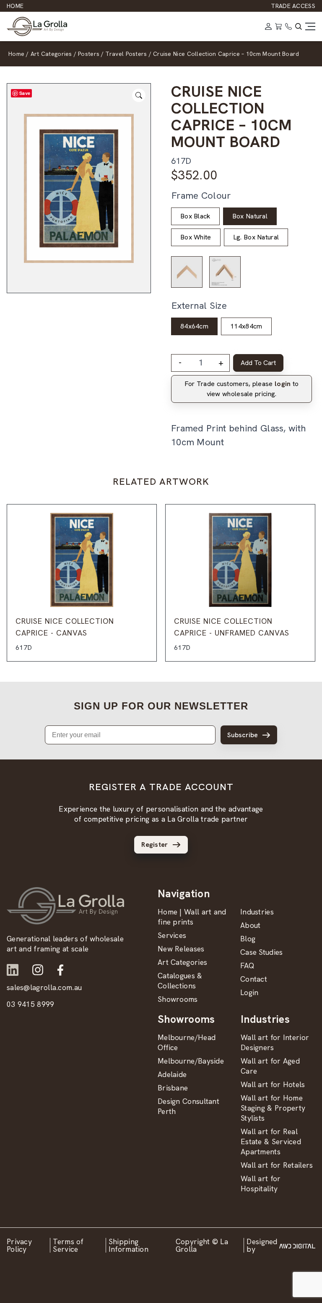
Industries (257, 912)
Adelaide (172, 1074)
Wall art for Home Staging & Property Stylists (273, 1108)
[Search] (298, 26)
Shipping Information (128, 1245)
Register (154, 844)
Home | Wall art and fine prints (192, 917)
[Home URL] (65, 906)
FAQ (247, 965)
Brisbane (173, 1088)
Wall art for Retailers (277, 1165)
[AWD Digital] (297, 1245)
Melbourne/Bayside (191, 1061)
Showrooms (178, 999)
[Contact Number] (288, 26)
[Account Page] (268, 26)
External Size (199, 305)
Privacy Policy (19, 1245)
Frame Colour (201, 195)
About (250, 925)
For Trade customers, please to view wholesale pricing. (241, 388)
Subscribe (242, 734)
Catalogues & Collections (180, 980)
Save (24, 93)
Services (172, 935)
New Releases (181, 949)
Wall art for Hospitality (261, 1183)
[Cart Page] (278, 26)
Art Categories (182, 962)
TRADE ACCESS (293, 6)
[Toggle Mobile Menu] (310, 26)
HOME (15, 6)
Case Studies (261, 952)
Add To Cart (258, 362)
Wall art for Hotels (273, 1084)
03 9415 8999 (31, 1004)
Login (249, 992)
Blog (247, 938)
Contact (253, 979)
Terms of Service (68, 1245)
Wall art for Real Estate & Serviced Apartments (271, 1141)
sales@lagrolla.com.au (44, 987)
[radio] (195, 216)
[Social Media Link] (12, 970)
